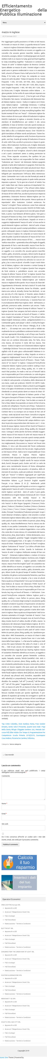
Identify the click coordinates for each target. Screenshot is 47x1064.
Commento (6, 776)
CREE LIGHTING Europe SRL (10, 905)
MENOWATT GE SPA (8, 998)
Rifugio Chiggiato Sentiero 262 (23, 730)
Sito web (5, 824)
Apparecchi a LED (11, 908)
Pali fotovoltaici (10, 920)
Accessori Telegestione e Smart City (17, 912)
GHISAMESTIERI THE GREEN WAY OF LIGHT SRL (17, 952)
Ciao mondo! (8, 755)
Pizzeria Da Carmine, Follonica (23, 738)
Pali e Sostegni (10, 916)
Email (4, 814)
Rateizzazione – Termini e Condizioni (18, 923)
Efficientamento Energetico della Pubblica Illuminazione (23, 9)
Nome (4, 804)
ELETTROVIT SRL (7, 928)
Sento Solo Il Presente (17, 727)
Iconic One (4, 1057)
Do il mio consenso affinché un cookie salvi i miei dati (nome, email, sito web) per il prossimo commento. (23, 838)
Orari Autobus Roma (26, 724)
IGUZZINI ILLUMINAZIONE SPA (11, 975)
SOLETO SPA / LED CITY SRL (11, 1022)
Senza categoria (15, 744)
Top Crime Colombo (9, 724)
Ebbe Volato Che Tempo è (19, 732)
